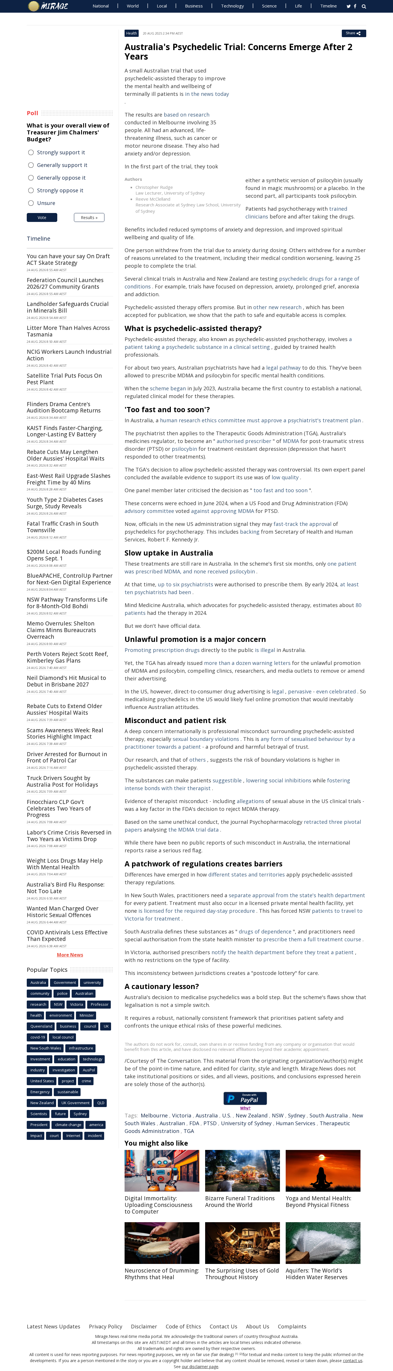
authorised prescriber (244, 441)
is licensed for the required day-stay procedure (196, 910)
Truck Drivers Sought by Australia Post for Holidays (62, 781)
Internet (73, 1135)
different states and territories (246, 874)
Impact (36, 1135)
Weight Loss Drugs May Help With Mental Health (65, 864)
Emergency (40, 1091)
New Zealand (252, 1115)
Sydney (296, 1115)
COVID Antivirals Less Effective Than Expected (67, 936)
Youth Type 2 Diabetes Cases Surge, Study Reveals (65, 503)
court (54, 1135)
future (60, 1113)
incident (95, 1135)
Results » (89, 217)
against (200, 510)
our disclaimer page (200, 1366)
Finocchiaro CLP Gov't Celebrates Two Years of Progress (59, 808)
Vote (42, 217)
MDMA (291, 441)
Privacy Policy (105, 1326)
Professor (99, 1004)
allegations (250, 801)
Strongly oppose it (60, 190)
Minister (87, 1015)
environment (60, 1015)
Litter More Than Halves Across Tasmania (68, 331)
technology (92, 1059)
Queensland (41, 1026)
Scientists (38, 1113)
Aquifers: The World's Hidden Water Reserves (317, 1274)
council (90, 1026)
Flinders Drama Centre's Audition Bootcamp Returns (64, 407)
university (92, 982)
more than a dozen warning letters (247, 662)
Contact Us (223, 1326)
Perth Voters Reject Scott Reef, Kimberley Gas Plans (67, 657)
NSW (278, 1115)
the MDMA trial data (193, 829)
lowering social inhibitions (278, 780)
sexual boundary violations (206, 738)
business (68, 1026)
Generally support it (62, 164)
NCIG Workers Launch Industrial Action (69, 355)
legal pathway (283, 367)
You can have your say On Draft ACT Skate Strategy (68, 259)
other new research (277, 307)
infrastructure (81, 1048)
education (66, 1059)
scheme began (168, 388)
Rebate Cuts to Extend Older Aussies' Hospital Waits (64, 709)
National (101, 6)
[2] (241, 1354)
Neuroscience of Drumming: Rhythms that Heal (162, 1274)
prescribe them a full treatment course (312, 939)
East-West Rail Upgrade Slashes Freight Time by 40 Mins (68, 479)
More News (70, 955)
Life (298, 6)
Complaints (292, 1326)
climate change (68, 1124)
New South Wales (45, 1048)
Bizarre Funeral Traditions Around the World (240, 1202)
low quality (285, 477)
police (62, 993)
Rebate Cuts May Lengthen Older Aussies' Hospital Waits (65, 455)
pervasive (300, 691)
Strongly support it (61, 152)
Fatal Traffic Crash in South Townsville (62, 527)
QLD (100, 1102)
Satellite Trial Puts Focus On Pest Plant (64, 379)
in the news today (207, 93)
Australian (172, 1123)
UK (106, 1026)
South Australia (329, 1115)
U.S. (226, 1115)
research (38, 1004)
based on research (186, 114)
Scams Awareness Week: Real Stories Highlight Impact (65, 734)
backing (250, 531)
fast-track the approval (302, 523)
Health (131, 33)
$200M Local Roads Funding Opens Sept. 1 (64, 555)
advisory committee (149, 510)
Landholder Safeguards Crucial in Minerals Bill (68, 307)
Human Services (295, 1123)
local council (63, 1037)
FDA (194, 1123)
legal (278, 691)
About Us (257, 1326)
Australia (207, 1115)
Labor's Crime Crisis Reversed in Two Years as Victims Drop (69, 836)
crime (86, 1080)
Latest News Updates (53, 1326)
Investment (40, 1059)
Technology (232, 6)
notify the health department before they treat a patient (282, 952)
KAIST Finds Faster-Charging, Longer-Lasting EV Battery (65, 431)
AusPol (89, 1070)
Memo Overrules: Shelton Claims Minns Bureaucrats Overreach (61, 630)
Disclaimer (144, 1326)
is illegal (265, 649)
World (133, 6)
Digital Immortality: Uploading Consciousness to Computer (158, 1205)
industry (37, 1070)
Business (194, 6)
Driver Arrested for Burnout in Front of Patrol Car (67, 757)
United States (42, 1080)
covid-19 (37, 1037)
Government (65, 982)
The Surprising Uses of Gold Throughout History (242, 1274)
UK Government (75, 1102)
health (36, 1015)
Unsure (46, 202)
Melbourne (154, 1115)
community (39, 993)
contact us (353, 1360)
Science (269, 6)
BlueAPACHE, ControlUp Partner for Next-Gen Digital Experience (69, 579)
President (38, 1124)
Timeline (328, 6)
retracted (315, 821)
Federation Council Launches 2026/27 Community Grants (65, 283)
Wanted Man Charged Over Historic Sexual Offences (62, 912)
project (68, 1080)
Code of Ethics (183, 1326)
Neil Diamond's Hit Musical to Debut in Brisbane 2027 (66, 681)
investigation (64, 1070)
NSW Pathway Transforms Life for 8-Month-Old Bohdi (67, 603)
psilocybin (184, 448)
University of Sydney (246, 1123)
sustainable (68, 1091)
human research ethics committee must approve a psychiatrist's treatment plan (260, 420)
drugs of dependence (265, 931)
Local (162, 6)
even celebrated (336, 691)
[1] (236, 1354)
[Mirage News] (51, 6)
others (197, 759)
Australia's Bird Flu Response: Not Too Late (65, 888)
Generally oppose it (61, 177)
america (96, 1124)
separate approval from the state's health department (297, 895)
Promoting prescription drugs (162, 649)
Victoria (181, 1115)
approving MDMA (232, 510)
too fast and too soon (280, 490)
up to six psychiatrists (185, 584)
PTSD (210, 1123)
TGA (189, 1130)
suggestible (227, 780)
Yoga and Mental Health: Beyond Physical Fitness (318, 1202)
